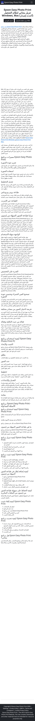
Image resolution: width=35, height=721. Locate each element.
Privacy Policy (14, 708)
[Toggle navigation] (31, 2)
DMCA (22, 708)
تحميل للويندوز (9, 21)
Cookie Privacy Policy (21, 710)
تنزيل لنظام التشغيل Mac (23, 21)
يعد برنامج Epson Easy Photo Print (11, 27)
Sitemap (5, 708)
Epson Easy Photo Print (13, 2)
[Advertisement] (17, 68)
